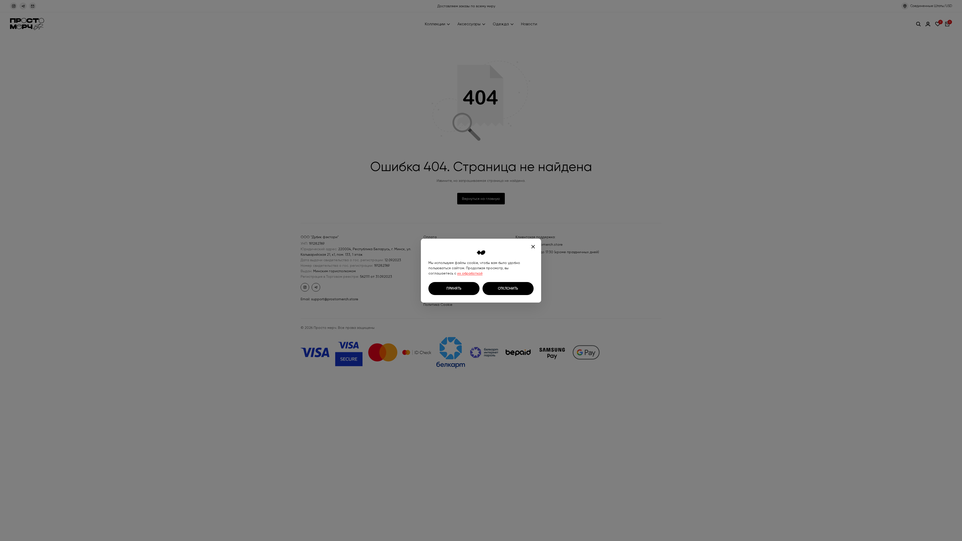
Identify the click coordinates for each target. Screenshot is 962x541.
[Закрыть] (533, 247)
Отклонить (508, 288)
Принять (453, 288)
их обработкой (470, 273)
